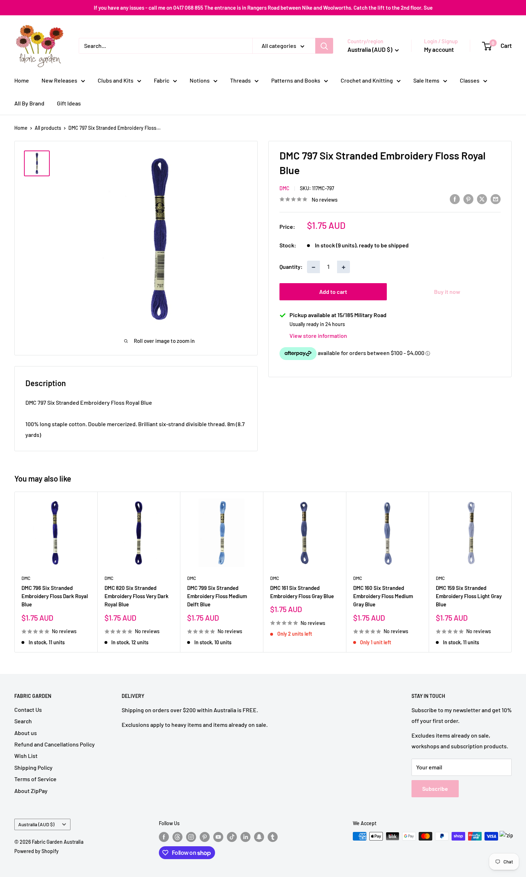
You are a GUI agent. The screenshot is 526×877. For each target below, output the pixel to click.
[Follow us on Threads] (177, 837)
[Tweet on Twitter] (482, 198)
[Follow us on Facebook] (164, 837)
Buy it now (447, 291)
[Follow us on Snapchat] (259, 837)
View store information (318, 335)
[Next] (512, 572)
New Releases (59, 80)
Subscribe (435, 788)
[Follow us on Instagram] (191, 837)
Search (23, 721)
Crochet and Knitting (367, 80)
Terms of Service (35, 778)
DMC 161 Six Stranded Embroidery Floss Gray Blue (302, 592)
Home (21, 80)
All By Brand (29, 103)
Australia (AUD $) (36, 824)
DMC (284, 188)
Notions (200, 80)
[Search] (324, 46)
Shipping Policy (33, 767)
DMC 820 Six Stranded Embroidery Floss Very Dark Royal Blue (136, 596)
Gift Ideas (69, 103)
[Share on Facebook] (455, 198)
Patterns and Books (295, 80)
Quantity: (291, 266)
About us (25, 732)
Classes (469, 80)
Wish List (26, 755)
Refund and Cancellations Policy (54, 744)
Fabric (161, 80)
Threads (240, 80)
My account (439, 49)
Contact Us (28, 709)
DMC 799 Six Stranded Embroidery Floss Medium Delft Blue (217, 596)
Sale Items (426, 80)
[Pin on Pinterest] (468, 198)
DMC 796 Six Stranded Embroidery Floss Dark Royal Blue (54, 596)
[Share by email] (496, 198)
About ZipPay (31, 790)
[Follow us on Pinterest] (205, 837)
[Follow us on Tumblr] (273, 837)
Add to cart (333, 291)
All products (48, 128)
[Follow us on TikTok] (232, 837)
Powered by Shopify (36, 851)
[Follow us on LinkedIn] (245, 837)
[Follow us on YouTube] (218, 837)
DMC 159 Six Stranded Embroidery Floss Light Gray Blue (469, 596)
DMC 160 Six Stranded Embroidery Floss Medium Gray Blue (383, 596)
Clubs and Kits (115, 80)
